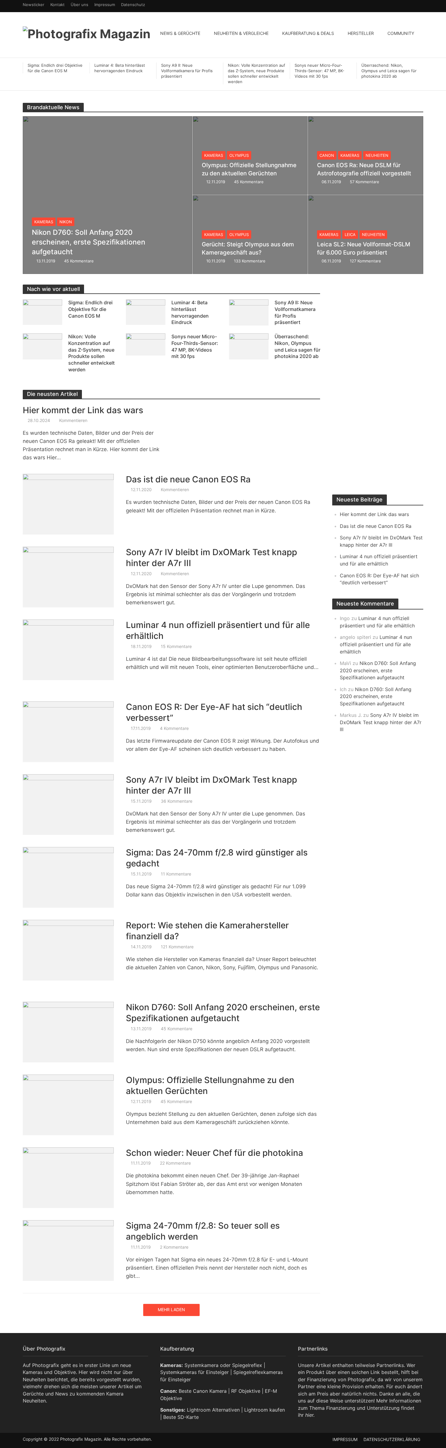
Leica (350, 234)
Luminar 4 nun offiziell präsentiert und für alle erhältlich (218, 630)
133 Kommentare (249, 260)
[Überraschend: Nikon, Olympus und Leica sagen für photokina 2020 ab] (249, 346)
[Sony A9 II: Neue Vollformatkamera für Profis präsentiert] (249, 312)
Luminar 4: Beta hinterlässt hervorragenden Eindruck (119, 68)
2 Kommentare (174, 1247)
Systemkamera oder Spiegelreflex (223, 1365)
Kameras (43, 221)
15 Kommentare (176, 646)
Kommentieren (73, 420)
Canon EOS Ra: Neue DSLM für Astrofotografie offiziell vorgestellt (364, 169)
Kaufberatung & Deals (308, 33)
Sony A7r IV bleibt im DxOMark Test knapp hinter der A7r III (211, 557)
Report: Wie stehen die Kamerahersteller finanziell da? (207, 930)
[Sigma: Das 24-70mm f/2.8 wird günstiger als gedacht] (68, 877)
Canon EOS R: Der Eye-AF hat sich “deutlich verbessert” (214, 712)
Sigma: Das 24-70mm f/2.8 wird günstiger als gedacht (217, 858)
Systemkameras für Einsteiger (194, 1372)
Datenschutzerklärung (391, 1439)
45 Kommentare (79, 260)
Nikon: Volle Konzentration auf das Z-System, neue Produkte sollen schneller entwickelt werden (256, 73)
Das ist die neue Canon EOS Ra (188, 479)
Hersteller (361, 33)
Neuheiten (377, 155)
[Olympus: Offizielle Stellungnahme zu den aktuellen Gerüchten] (68, 1105)
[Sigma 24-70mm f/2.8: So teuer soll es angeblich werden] (68, 1250)
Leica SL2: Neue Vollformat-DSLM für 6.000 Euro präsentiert (363, 248)
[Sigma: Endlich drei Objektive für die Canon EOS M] (42, 312)
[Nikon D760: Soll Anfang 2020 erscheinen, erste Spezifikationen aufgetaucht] (107, 195)
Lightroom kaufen (264, 1410)
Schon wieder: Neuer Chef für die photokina (214, 1153)
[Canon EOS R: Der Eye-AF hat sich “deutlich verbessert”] (68, 731)
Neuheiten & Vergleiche (241, 33)
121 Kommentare (177, 946)
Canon (326, 155)
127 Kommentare (365, 260)
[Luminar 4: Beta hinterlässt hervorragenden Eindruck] (145, 312)
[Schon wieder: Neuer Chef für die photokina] (68, 1177)
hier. (310, 1415)
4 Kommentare (174, 728)
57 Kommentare (364, 181)
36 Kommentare (176, 801)
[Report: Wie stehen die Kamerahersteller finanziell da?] (68, 950)
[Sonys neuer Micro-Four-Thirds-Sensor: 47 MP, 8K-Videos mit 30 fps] (145, 344)
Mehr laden (171, 1309)
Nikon (65, 221)
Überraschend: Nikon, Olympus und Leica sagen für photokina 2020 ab (389, 71)
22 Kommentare (175, 1163)
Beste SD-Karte (181, 1417)
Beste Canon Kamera (203, 1391)
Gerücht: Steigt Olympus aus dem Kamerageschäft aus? (248, 248)
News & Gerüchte (180, 33)
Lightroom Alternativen (213, 1410)
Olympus (239, 155)
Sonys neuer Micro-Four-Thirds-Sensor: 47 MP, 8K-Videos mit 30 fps (319, 71)
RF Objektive (245, 1391)
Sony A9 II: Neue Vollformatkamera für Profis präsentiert (187, 71)
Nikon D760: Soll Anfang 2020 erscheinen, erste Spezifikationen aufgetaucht (88, 242)
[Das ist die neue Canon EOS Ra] (68, 504)
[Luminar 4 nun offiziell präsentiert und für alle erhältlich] (68, 649)
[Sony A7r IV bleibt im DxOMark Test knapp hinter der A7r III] (68, 577)
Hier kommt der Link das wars (83, 410)
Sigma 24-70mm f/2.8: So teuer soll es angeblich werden (203, 1231)
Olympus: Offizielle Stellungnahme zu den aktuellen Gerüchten (249, 169)
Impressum (345, 1439)
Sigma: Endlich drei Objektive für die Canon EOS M (55, 68)
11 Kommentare (176, 873)
